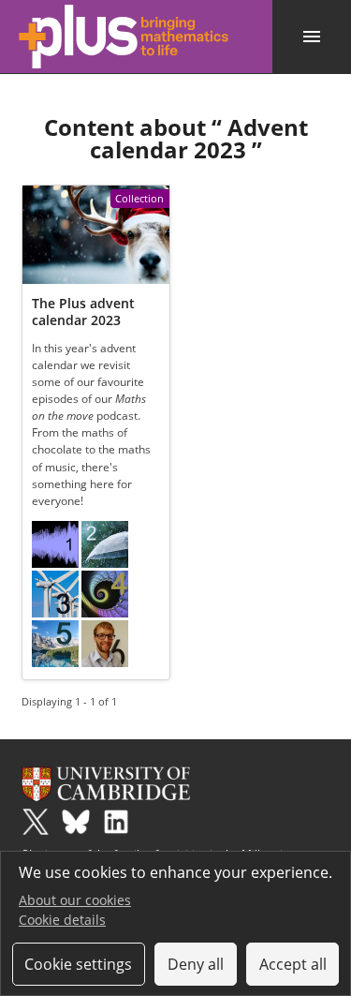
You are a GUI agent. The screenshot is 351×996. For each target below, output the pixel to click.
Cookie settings (78, 964)
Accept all (293, 964)
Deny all (196, 964)
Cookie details (62, 920)
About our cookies (75, 900)
